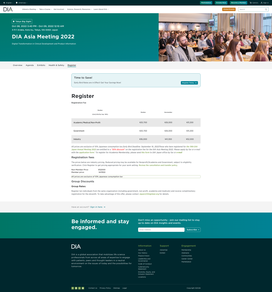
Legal (124, 288)
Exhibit (162, 253)
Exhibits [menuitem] (41, 65)
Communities (186, 256)
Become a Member (238, 3)
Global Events (228, 9)
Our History (142, 253)
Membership (186, 250)
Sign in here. (96, 207)
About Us (142, 250)
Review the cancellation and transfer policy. (158, 165)
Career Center (187, 259)
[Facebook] (72, 288)
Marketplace (206, 3)
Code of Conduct (145, 264)
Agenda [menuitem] (30, 65)
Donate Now (221, 3)
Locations (142, 277)
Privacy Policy (105, 288)
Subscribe (192, 230)
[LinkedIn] (76, 288)
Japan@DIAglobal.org (149, 194)
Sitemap (116, 288)
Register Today (188, 83)
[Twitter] (79, 288)
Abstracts (185, 253)
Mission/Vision (143, 256)
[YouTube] (83, 288)
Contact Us (92, 288)
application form (86, 152)
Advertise (163, 250)
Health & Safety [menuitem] (56, 65)
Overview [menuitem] (17, 65)
